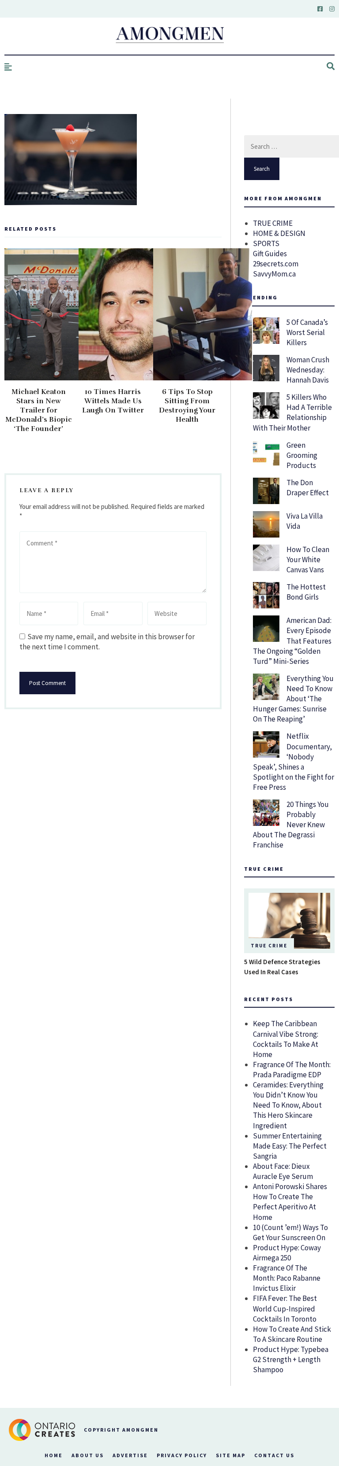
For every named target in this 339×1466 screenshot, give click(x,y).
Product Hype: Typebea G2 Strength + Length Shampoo (290, 1359)
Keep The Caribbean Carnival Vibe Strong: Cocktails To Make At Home (285, 1039)
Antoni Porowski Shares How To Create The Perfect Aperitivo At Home (290, 1202)
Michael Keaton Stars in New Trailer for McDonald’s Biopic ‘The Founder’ (38, 410)
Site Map (230, 1455)
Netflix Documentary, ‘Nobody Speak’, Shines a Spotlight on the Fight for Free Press (293, 761)
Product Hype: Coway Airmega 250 (287, 1253)
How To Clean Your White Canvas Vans (307, 560)
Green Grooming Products (301, 455)
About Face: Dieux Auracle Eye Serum (283, 1171)
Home (54, 1455)
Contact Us (274, 1455)
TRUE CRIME (273, 223)
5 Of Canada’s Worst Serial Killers (307, 332)
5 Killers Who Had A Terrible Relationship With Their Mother (292, 412)
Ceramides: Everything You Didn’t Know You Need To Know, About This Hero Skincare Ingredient (288, 1105)
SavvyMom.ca (274, 274)
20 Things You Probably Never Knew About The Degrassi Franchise (291, 824)
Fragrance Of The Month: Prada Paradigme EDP (292, 1069)
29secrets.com (275, 264)
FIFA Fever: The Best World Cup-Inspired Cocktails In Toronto (285, 1308)
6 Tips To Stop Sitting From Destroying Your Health (187, 405)
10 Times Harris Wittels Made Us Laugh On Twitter (113, 401)
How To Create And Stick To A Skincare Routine (292, 1334)
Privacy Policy (182, 1455)
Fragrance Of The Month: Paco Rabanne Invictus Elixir (286, 1278)
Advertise (130, 1455)
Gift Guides (270, 253)
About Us (88, 1455)
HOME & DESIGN (279, 233)
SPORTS (266, 243)
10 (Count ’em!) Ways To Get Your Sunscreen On (290, 1232)
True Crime (269, 946)
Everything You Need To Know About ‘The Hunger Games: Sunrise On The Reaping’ (293, 699)
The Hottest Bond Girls (306, 592)
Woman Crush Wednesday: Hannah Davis (307, 370)
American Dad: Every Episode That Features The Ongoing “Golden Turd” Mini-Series (292, 640)
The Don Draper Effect (307, 487)
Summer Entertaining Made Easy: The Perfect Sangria (290, 1146)
